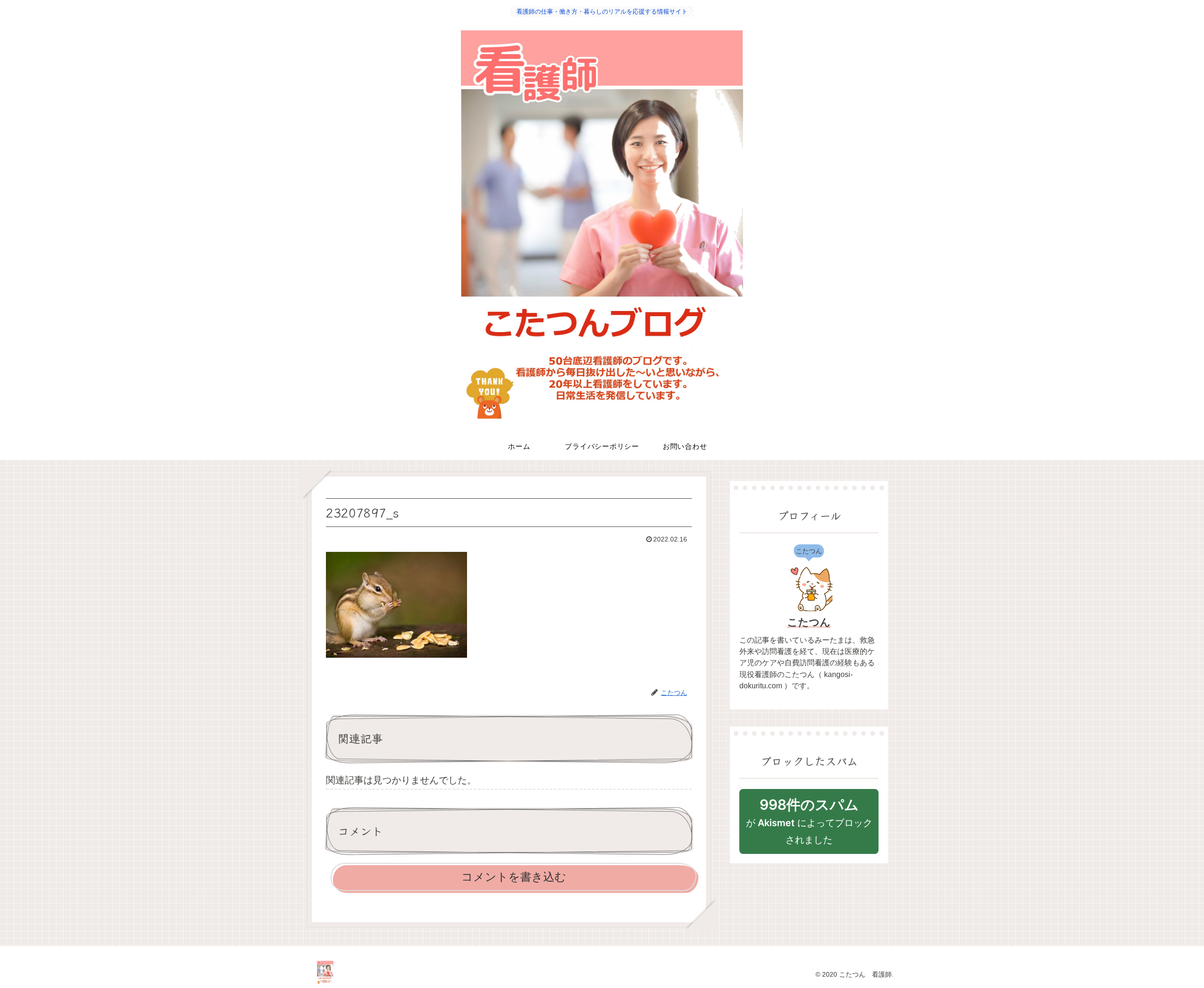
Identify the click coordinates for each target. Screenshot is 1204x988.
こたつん (809, 622)
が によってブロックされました (809, 820)
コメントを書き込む (513, 876)
